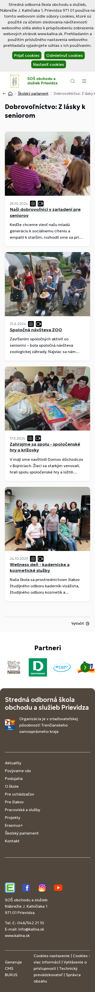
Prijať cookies (26, 55)
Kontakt (12, 840)
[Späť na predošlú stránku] (5, 93)
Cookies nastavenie (52, 955)
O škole (12, 786)
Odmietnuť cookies (64, 55)
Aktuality (13, 762)
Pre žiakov (14, 801)
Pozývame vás (18, 770)
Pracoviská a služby (22, 809)
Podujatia (14, 778)
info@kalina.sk (31, 929)
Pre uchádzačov (19, 794)
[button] (72, 81)
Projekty (12, 817)
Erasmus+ (14, 825)
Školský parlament (33, 93)
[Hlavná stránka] (10, 93)
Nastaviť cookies (48, 64)
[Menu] (84, 81)
